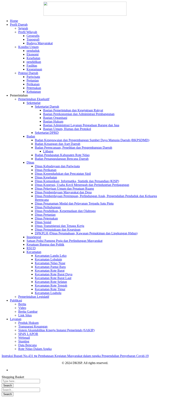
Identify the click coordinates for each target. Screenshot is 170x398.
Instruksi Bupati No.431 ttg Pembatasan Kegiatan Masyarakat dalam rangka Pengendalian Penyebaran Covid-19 (75, 356)
